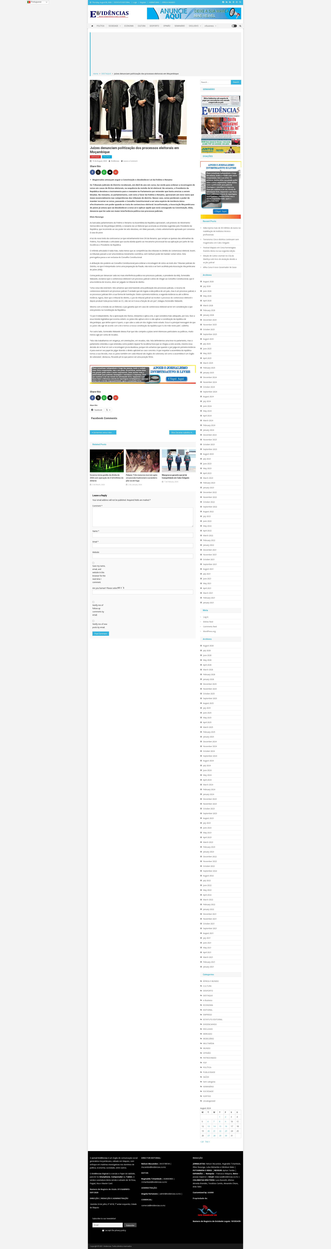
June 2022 (207, 521)
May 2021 (207, 583)
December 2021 (210, 550)
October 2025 (209, 329)
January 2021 (208, 602)
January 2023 (208, 487)
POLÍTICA (100, 26)
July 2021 (207, 574)
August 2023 (208, 454)
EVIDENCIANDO (210, 1024)
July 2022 (207, 516)
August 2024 (208, 396)
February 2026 (209, 310)
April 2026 (207, 300)
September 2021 (210, 564)
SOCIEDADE (113, 26)
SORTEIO (207, 1096)
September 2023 (210, 449)
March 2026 (208, 305)
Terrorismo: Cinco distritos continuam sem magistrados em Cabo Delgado (221, 241)
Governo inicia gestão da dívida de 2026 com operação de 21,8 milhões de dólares (106, 478)
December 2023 (210, 435)
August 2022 (208, 511)
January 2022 (208, 545)
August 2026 (208, 281)
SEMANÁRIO (180, 26)
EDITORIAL (208, 1010)
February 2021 (209, 598)
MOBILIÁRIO (208, 1038)
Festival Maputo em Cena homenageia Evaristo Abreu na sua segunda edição (219, 249)
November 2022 (210, 497)
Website (95, 552)
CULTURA (141, 26)
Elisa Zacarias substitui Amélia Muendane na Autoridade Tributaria (183, 432)
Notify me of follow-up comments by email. (98, 610)
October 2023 (209, 444)
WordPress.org (209, 631)
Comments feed (210, 626)
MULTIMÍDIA (208, 1043)
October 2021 (209, 559)
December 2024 (210, 377)
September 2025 (210, 334)
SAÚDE (206, 1077)
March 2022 (208, 535)
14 (214, 1126)
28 (214, 1135)
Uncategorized (209, 1101)
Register (143, 2)
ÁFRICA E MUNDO (168, 2)
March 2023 (208, 478)
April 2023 (207, 473)
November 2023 (210, 439)
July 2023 (207, 459)
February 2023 (209, 483)
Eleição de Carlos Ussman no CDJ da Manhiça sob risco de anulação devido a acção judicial (220, 259)
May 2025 (207, 353)
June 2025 (207, 348)
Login (135, 2)
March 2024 (208, 420)
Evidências (115, 161)
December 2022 (210, 492)
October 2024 (209, 387)
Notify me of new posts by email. (99, 626)
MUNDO (206, 1048)
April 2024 (207, 415)
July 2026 (207, 286)
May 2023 (207, 468)
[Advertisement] (166, 52)
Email (95, 541)
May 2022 (207, 526)
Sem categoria (209, 1082)
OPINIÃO (166, 26)
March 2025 (208, 363)
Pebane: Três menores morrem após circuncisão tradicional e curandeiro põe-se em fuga (141, 478)
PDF (205, 1062)
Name (95, 531)
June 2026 (207, 291)
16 (226, 1126)
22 (220, 1131)
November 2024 (210, 382)
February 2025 (209, 368)
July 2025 (207, 344)
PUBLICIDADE (209, 1072)
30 (226, 1135)
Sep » (207, 1141)
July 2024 (207, 401)
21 (214, 1131)
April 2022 (207, 530)
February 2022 (209, 540)
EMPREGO (207, 1014)
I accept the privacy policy (115, 1230)
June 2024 (207, 406)
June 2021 (207, 578)
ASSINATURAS (154, 2)
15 (220, 1126)
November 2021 (210, 554)
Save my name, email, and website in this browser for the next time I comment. (99, 574)
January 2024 (208, 430)
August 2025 (208, 339)
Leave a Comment (130, 161)
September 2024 (210, 391)
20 (209, 1131)
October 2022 (209, 502)
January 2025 (208, 372)
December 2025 (210, 320)
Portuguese (36, 2)
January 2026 (208, 315)
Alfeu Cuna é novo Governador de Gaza (219, 267)
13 (209, 1126)
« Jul (202, 1141)
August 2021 (208, 569)
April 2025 (207, 358)
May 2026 (207, 296)
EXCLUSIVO (193, 26)
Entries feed (208, 621)
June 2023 (207, 463)
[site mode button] (234, 26)
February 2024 (209, 425)
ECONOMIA (129, 26)
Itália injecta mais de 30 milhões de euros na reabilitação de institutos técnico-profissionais (221, 231)
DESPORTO (154, 26)
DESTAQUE (95, 157)
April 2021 (207, 588)
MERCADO (207, 1034)
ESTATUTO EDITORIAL (122, 2)
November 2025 (210, 324)
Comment (97, 506)
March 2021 (208, 593)
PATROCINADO (209, 1058)
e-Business (209, 26)
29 (220, 1135)
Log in (205, 617)
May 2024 (207, 411)
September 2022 (210, 506)
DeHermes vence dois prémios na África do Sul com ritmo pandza (104, 432)
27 (209, 1135)
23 (226, 1131)
